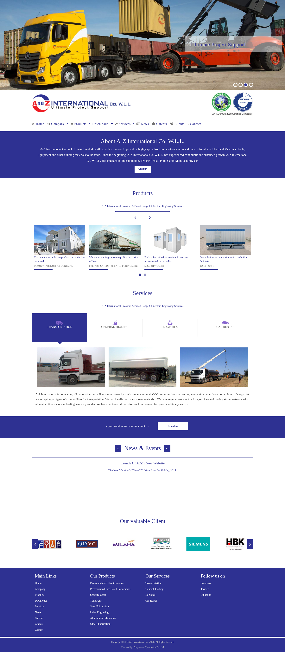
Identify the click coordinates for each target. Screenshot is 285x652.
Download (173, 426)
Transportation (153, 583)
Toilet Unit (96, 600)
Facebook (206, 583)
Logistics (150, 594)
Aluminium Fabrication (103, 618)
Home (40, 124)
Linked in (206, 594)
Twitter (205, 589)
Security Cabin (98, 594)
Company (58, 124)
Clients (179, 124)
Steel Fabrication (99, 606)
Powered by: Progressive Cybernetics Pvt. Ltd (142, 647)
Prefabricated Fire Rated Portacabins (110, 589)
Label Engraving (99, 612)
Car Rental (151, 600)
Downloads (100, 124)
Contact (195, 124)
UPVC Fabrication (100, 624)
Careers (161, 124)
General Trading (154, 589)
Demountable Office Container (107, 583)
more (142, 169)
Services (125, 124)
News (145, 124)
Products (80, 124)
